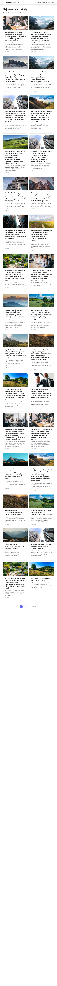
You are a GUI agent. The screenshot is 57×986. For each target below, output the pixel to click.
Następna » (33, 606)
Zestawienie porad (40, 2)
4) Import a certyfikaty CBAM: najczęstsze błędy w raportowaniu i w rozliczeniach (41, 512)
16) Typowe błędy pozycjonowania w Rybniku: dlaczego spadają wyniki (14, 512)
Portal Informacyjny (11, 2)
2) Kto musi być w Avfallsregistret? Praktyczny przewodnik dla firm (14, 546)
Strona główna (50, 2)
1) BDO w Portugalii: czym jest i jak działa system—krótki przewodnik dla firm (41, 546)
